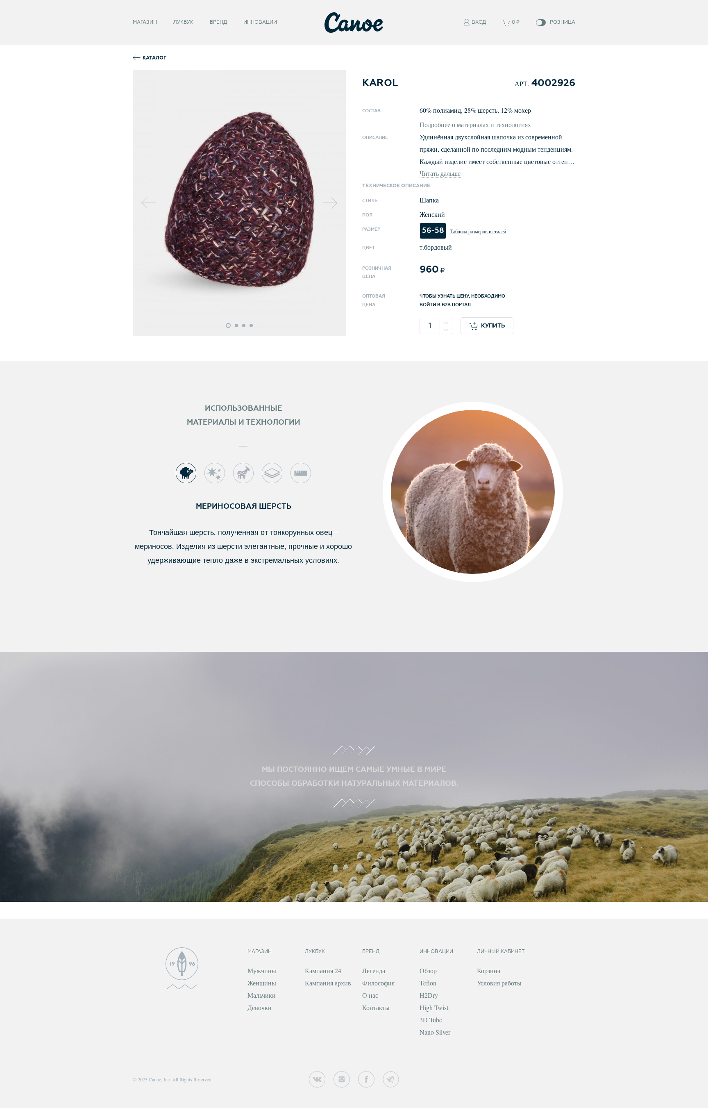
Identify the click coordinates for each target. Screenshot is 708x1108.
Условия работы (499, 982)
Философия (378, 982)
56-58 (433, 230)
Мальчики (261, 995)
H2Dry (429, 995)
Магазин (145, 22)
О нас (370, 995)
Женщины (261, 982)
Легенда (373, 970)
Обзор (428, 970)
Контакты (376, 1007)
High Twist (434, 1007)
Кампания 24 (323, 970)
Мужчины (261, 970)
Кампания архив (328, 982)
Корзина (488, 970)
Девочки (259, 1007)
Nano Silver (435, 1032)
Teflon (428, 982)
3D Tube (431, 1019)
